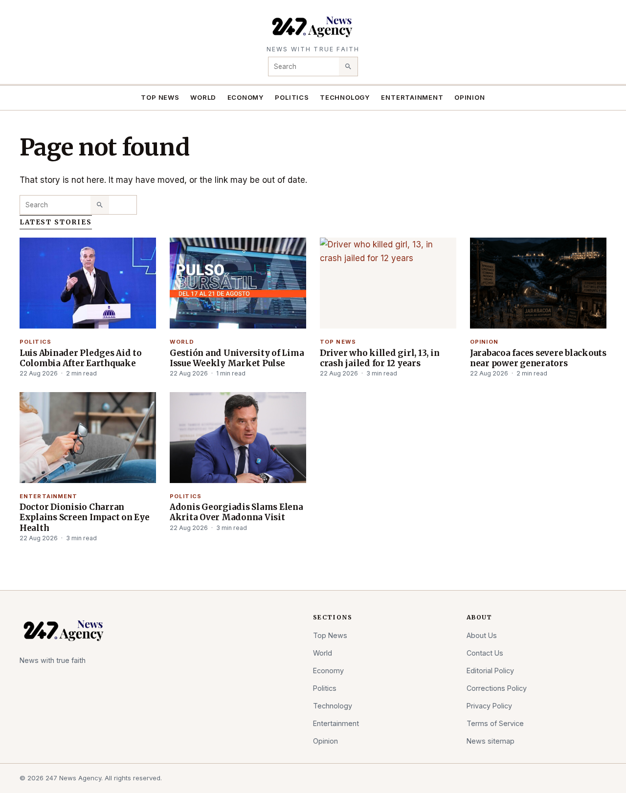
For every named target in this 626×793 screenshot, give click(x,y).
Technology (345, 97)
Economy (246, 97)
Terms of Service (495, 723)
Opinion (469, 97)
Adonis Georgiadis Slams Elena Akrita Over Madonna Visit (236, 512)
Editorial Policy (490, 670)
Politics (292, 97)
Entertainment (412, 97)
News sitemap (490, 741)
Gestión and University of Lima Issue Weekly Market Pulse (237, 358)
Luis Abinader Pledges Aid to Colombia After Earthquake (81, 358)
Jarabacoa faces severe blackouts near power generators (538, 358)
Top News (160, 97)
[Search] (348, 66)
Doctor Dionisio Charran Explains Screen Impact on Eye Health (85, 517)
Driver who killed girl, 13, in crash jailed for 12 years (379, 358)
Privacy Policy (489, 706)
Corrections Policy (497, 688)
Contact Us (485, 653)
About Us (482, 635)
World (203, 97)
